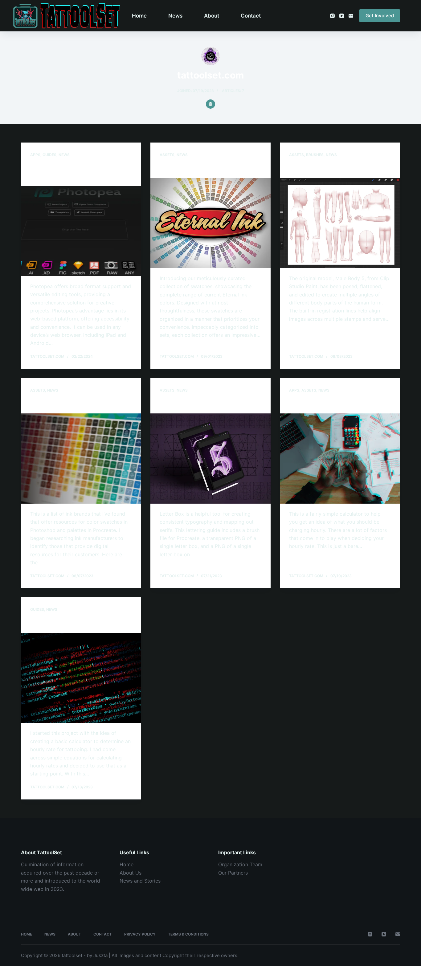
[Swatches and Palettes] (81, 458)
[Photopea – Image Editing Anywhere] (81, 231)
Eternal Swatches (186, 167)
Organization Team (240, 864)
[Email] (351, 16)
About (211, 16)
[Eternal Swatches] (210, 223)
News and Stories (140, 881)
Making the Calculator (64, 622)
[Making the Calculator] (81, 678)
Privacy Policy (140, 934)
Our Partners (233, 873)
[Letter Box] (210, 458)
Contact (251, 16)
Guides (49, 154)
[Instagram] (332, 16)
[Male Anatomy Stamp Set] (340, 223)
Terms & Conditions (188, 934)
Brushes (315, 154)
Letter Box (175, 403)
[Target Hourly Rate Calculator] (340, 458)
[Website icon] (210, 104)
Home (139, 16)
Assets (167, 154)
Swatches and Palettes (65, 403)
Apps (35, 154)
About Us (130, 873)
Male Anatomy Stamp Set (327, 167)
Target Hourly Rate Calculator (334, 403)
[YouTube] (341, 16)
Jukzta (100, 955)
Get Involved (380, 15)
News (175, 16)
